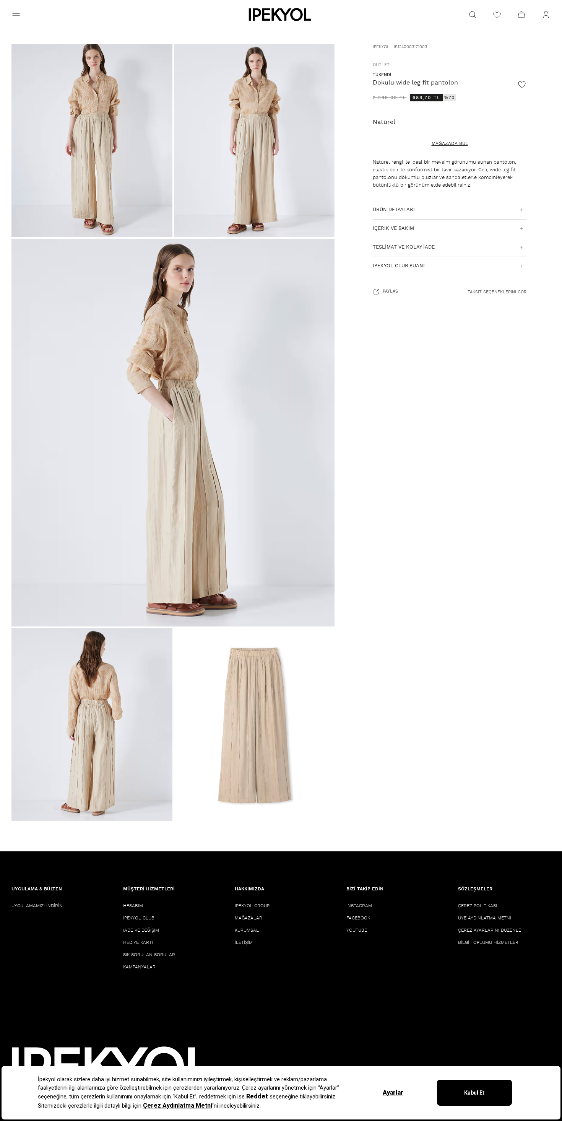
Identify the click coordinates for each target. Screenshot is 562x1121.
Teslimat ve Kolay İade (404, 247)
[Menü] (16, 14)
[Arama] (472, 14)
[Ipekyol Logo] (281, 14)
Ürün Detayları (394, 209)
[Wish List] (497, 14)
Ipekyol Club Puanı (399, 266)
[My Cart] (521, 14)
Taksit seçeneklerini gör (497, 292)
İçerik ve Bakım (393, 228)
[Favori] (521, 84)
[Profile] (546, 14)
